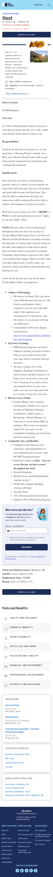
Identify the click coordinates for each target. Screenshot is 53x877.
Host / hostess (12, 705)
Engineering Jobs (25, 842)
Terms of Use (6, 850)
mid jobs (9, 758)
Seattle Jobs (23, 838)
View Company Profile (16, 94)
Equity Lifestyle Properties (17, 720)
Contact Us (5, 858)
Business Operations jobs (17, 754)
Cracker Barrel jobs (14, 762)
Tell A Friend (40, 844)
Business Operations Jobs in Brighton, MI (24, 795)
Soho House (10, 708)
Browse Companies (9, 842)
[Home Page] (10, 5)
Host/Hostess (12, 717)
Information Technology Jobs (24, 851)
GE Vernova (10, 735)
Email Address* (14, 526)
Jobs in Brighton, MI (14, 788)
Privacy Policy (10, 559)
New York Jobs (24, 830)
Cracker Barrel (10, 13)
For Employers (40, 830)
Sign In (38, 5)
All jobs (9, 767)
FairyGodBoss (6, 862)
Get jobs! (26, 547)
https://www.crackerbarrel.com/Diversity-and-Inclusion (32, 337)
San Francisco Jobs (25, 834)
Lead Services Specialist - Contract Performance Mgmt (22, 730)
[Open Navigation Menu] (49, 5)
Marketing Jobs (24, 846)
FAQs (3, 834)
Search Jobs (6, 838)
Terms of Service (37, 556)
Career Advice (6, 846)
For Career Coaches (43, 840)
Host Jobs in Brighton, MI (17, 784)
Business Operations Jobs (17, 791)
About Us (4, 830)
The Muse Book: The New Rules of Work (43, 835)
